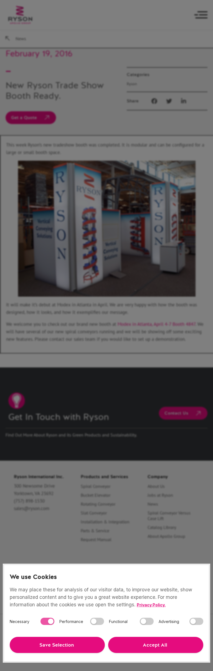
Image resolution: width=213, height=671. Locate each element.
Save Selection (56, 645)
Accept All (155, 645)
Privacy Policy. (151, 604)
